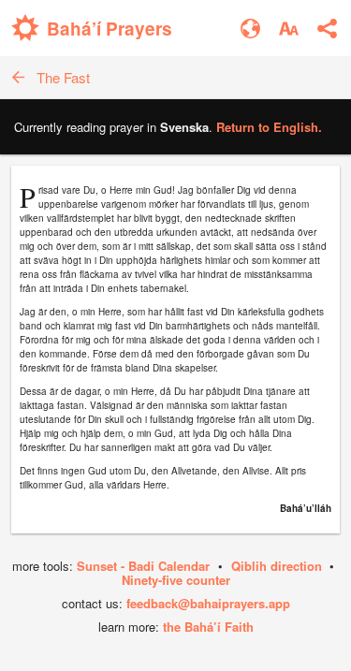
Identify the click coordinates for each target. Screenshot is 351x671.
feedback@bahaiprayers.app (208, 603)
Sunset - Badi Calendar (143, 566)
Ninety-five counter (176, 580)
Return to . (269, 127)
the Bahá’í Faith (208, 626)
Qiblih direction (276, 566)
